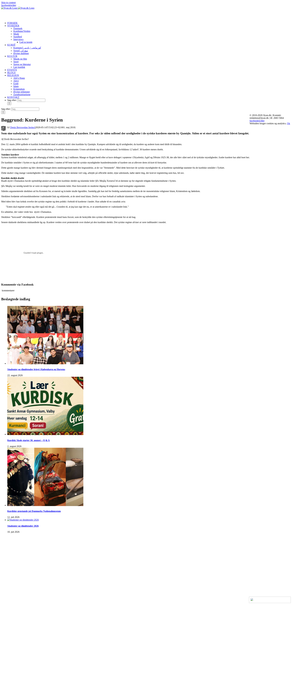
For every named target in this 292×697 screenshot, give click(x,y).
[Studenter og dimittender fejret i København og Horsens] (45, 363)
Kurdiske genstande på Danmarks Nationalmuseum (34, 511)
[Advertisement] (36, 14)
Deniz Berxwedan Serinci (22, 127)
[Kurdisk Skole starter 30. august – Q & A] (45, 434)
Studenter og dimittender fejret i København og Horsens (36, 369)
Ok (288, 123)
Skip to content (8, 2)
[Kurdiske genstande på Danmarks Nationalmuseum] (45, 505)
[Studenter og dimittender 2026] (23, 520)
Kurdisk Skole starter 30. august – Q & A (28, 440)
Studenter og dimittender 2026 (23, 526)
